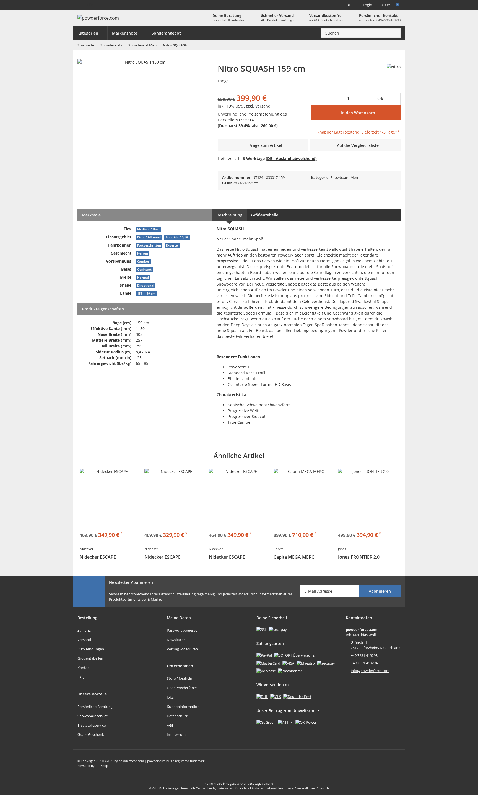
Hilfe (89, 4)
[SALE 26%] (110, 499)
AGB (170, 725)
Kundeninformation (183, 706)
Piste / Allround (149, 237)
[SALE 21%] (304, 499)
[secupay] (326, 662)
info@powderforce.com (370, 670)
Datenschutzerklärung (177, 594)
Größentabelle (264, 215)
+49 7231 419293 (364, 655)
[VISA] (288, 662)
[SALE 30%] (174, 499)
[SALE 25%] (239, 499)
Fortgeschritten (149, 245)
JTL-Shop (101, 765)
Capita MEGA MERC (294, 557)
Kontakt (84, 667)
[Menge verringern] (317, 99)
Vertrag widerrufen (182, 649)
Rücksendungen (90, 649)
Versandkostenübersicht (312, 788)
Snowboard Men (344, 177)
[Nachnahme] (290, 670)
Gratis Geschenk (90, 734)
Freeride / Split (177, 237)
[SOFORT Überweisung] (294, 655)
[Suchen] (395, 33)
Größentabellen (90, 658)
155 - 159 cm (146, 293)
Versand (263, 106)
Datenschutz (177, 715)
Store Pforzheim (180, 678)
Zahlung (84, 630)
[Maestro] (306, 662)
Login (367, 4)
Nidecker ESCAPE (98, 557)
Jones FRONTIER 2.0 (359, 557)
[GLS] (275, 696)
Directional (145, 285)
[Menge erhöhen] (395, 99)
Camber (143, 261)
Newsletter (176, 639)
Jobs (170, 697)
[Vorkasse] (266, 670)
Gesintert (144, 269)
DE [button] (348, 4)
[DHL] (262, 696)
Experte (172, 245)
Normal (143, 277)
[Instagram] (396, 763)
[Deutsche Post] (297, 696)
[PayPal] (264, 655)
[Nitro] (394, 66)
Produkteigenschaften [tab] (103, 309)
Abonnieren (380, 591)
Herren (142, 253)
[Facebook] (384, 763)
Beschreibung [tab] (229, 215)
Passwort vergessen (183, 630)
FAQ (80, 676)
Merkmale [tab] (91, 215)
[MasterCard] (268, 662)
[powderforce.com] (98, 18)
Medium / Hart (148, 229)
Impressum (176, 734)
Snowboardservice (92, 715)
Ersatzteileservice (91, 725)
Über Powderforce (182, 687)
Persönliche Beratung (95, 706)
